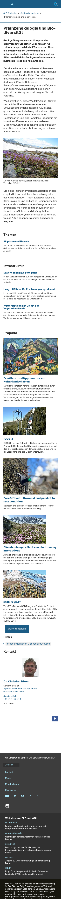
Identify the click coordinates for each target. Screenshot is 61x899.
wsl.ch (8, 868)
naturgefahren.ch (13, 833)
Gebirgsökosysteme (29, 13)
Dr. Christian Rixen (15, 681)
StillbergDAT (12, 602)
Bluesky (22, 796)
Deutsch (9, 765)
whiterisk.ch (11, 822)
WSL (7, 806)
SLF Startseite (10, 13)
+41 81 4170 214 (12, 699)
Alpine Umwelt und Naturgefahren (20, 688)
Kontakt (9, 772)
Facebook (37, 796)
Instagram (30, 796)
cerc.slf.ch (10, 844)
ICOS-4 (8, 438)
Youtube (7, 796)
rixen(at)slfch (9, 696)
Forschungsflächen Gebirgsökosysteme (28, 643)
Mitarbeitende (12, 784)
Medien (8, 778)
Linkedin (15, 796)
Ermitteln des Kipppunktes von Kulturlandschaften (24, 379)
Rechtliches (10, 790)
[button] (55, 718)
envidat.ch (10, 857)
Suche (12, 4)
